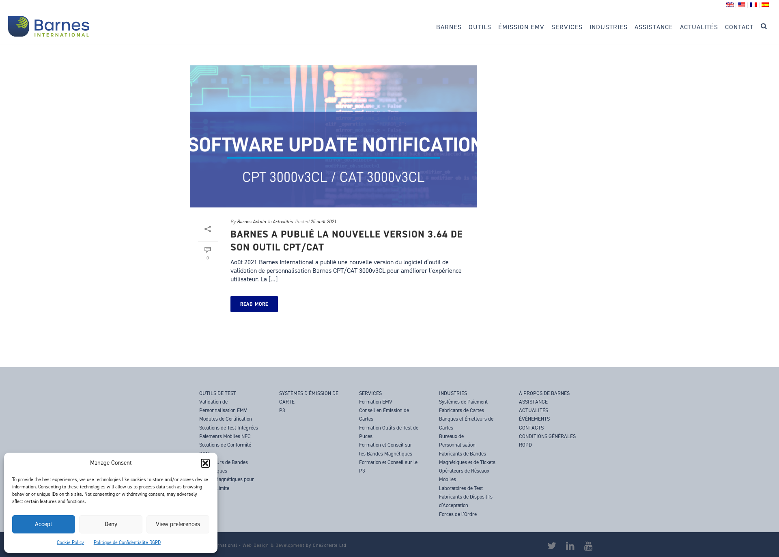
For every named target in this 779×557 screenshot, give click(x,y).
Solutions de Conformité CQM (225, 449)
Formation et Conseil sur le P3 (388, 466)
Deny (111, 524)
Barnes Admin (251, 221)
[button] (205, 463)
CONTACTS (531, 427)
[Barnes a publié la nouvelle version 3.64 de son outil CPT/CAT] (333, 136)
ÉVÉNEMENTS (534, 418)
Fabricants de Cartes (461, 410)
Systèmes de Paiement (463, 401)
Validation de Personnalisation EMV (223, 406)
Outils (480, 27)
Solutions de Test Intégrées (228, 427)
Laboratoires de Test (461, 488)
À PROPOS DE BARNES (544, 393)
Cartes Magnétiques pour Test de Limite (226, 483)
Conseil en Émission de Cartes (384, 414)
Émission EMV (521, 27)
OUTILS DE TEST (217, 393)
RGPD (525, 444)
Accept (43, 524)
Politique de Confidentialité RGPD (127, 542)
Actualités (699, 27)
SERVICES (370, 393)
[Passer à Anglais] (730, 5)
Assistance (654, 27)
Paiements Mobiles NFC (225, 436)
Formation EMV (375, 401)
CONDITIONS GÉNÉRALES (547, 436)
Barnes (449, 27)
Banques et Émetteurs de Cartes (466, 423)
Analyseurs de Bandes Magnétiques (223, 466)
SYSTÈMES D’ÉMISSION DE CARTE (308, 397)
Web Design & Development (273, 545)
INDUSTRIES (453, 393)
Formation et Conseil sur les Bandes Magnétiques (385, 449)
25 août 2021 (323, 221)
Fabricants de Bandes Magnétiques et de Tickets (467, 458)
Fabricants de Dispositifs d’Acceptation (466, 501)
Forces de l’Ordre (458, 514)
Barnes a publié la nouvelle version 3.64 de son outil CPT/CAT (346, 240)
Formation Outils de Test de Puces (388, 432)
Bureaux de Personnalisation (457, 440)
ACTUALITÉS (533, 410)
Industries (609, 27)
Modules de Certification (225, 418)
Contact (739, 27)
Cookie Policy (70, 542)
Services (567, 27)
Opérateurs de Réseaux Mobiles (464, 475)
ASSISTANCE (533, 401)
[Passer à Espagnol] (765, 5)
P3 (282, 410)
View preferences (178, 524)
